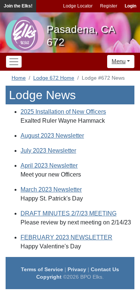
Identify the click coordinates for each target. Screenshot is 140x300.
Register (108, 6)
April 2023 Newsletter (49, 165)
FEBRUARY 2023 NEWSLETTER (66, 237)
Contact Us (105, 269)
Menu (118, 61)
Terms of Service (42, 269)
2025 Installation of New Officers (63, 111)
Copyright (49, 277)
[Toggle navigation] (14, 62)
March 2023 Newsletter (51, 189)
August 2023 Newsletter (52, 135)
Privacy (77, 269)
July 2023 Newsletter (48, 150)
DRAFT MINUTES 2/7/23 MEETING (68, 213)
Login (130, 6)
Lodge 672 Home (53, 78)
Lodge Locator (78, 6)
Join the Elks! (18, 6)
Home (19, 78)
